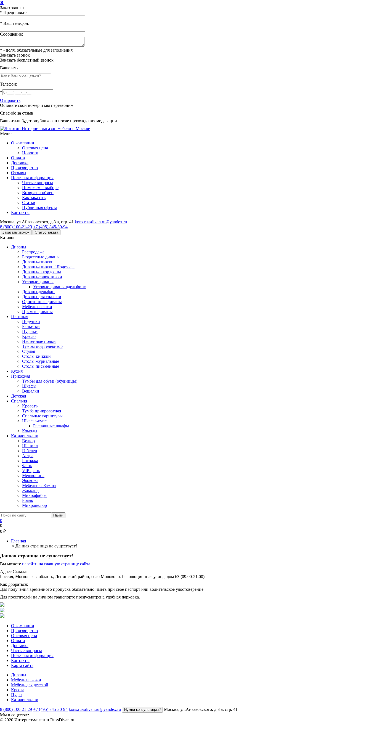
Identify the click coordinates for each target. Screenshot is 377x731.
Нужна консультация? (142, 710)
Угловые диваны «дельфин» (59, 286)
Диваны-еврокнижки (42, 276)
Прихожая (20, 376)
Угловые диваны (38, 281)
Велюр (28, 440)
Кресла (17, 689)
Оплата (18, 157)
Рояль (27, 500)
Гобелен (29, 450)
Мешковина (33, 475)
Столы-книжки (36, 356)
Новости (30, 152)
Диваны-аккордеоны (41, 271)
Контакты (20, 212)
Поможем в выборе (40, 187)
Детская (18, 396)
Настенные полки (39, 341)
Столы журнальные (40, 361)
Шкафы (29, 386)
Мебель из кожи (37, 306)
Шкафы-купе (34, 421)
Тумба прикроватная (41, 411)
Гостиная (19, 316)
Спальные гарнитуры (42, 416)
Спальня (19, 401)
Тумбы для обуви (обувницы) (49, 381)
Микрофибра (34, 495)
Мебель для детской (29, 684)
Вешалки (30, 391)
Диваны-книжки (38, 261)
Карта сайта (22, 665)
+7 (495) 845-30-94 (50, 226)
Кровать (30, 406)
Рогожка (30, 460)
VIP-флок (31, 470)
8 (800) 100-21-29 (16, 226)
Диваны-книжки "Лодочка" (48, 266)
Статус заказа (46, 232)
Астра (27, 455)
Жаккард (30, 490)
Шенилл (30, 445)
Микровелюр (34, 505)
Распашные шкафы (51, 425)
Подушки (31, 321)
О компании (22, 143)
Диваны (18, 247)
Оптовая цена (35, 147)
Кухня (17, 371)
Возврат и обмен (38, 192)
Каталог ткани (24, 435)
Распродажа (33, 252)
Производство (24, 167)
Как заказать (34, 197)
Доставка (19, 162)
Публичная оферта (39, 207)
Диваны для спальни (41, 296)
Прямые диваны (37, 311)
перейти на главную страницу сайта (56, 564)
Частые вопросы (37, 182)
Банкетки (31, 326)
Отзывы (18, 172)
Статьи (28, 202)
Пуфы (16, 694)
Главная (18, 541)
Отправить (10, 100)
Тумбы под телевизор (42, 346)
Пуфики (30, 331)
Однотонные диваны (42, 301)
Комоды (29, 430)
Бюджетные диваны (41, 257)
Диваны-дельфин (38, 291)
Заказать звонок (15, 55)
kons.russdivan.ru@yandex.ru (101, 221)
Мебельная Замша (39, 485)
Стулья (28, 351)
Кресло (29, 336)
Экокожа (30, 480)
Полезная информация (32, 177)
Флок (27, 465)
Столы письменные (40, 366)
